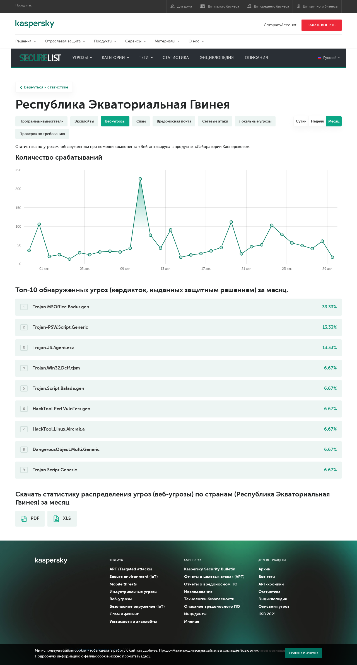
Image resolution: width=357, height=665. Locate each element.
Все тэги (267, 576)
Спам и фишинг (124, 614)
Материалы (165, 41)
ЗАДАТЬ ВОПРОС (322, 25)
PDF (34, 518)
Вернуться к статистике (46, 87)
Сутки (301, 121)
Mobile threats (123, 584)
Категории (113, 58)
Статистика (176, 58)
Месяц (333, 121)
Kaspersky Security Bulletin (209, 569)
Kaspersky (34, 21)
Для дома (184, 6)
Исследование (198, 591)
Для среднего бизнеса (271, 6)
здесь (145, 656)
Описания (256, 58)
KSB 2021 (267, 614)
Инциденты (195, 614)
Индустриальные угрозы (133, 591)
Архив (264, 569)
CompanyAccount (280, 25)
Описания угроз (274, 606)
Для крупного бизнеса (320, 6)
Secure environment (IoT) (134, 576)
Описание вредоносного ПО (212, 606)
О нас (194, 41)
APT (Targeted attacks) (131, 569)
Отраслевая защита (63, 41)
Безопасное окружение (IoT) (137, 606)
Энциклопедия (217, 58)
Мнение (191, 621)
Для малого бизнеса (223, 6)
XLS (66, 518)
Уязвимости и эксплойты (133, 621)
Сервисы (133, 41)
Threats (116, 559)
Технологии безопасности (209, 599)
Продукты (103, 41)
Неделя (317, 121)
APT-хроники (271, 584)
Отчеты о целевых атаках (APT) (214, 576)
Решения (23, 41)
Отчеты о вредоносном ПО (211, 584)
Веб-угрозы (121, 599)
